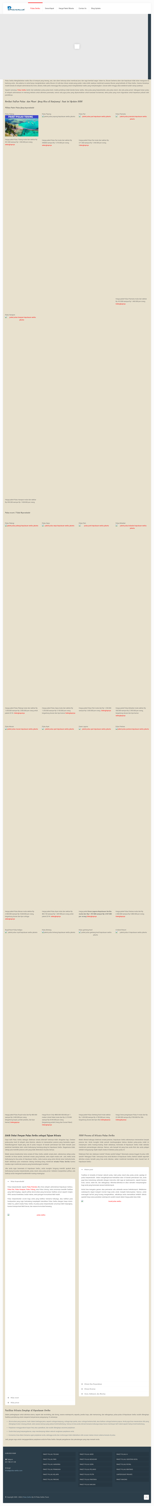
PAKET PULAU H (122, 1454)
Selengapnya (14, 1122)
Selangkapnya (92, 916)
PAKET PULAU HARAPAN (51, 1464)
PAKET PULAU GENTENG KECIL (127, 1459)
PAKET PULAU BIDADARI (88, 1459)
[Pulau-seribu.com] (15, 8)
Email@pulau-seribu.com (13, 1470)
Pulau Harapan (20, 1189)
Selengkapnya (120, 304)
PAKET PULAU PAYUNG (51, 1479)
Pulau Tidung (30, 1189)
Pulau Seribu (21, 90)
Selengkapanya (19, 713)
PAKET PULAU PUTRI (87, 1474)
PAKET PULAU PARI (49, 1459)
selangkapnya (10, 144)
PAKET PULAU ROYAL (123, 1464)
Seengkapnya (120, 916)
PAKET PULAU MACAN (87, 1484)
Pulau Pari (11, 1189)
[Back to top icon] (146, 1497)
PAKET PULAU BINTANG (124, 1469)
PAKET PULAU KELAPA (51, 1474)
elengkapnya (84, 145)
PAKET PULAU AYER (86, 1454)
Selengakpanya (121, 1120)
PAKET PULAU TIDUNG (51, 1454)
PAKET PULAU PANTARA (88, 1479)
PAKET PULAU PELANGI (88, 1469)
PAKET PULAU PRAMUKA (52, 1469)
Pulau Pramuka (32, 1187)
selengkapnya (10, 919)
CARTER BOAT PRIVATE (124, 1474)
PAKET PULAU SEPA (86, 1464)
